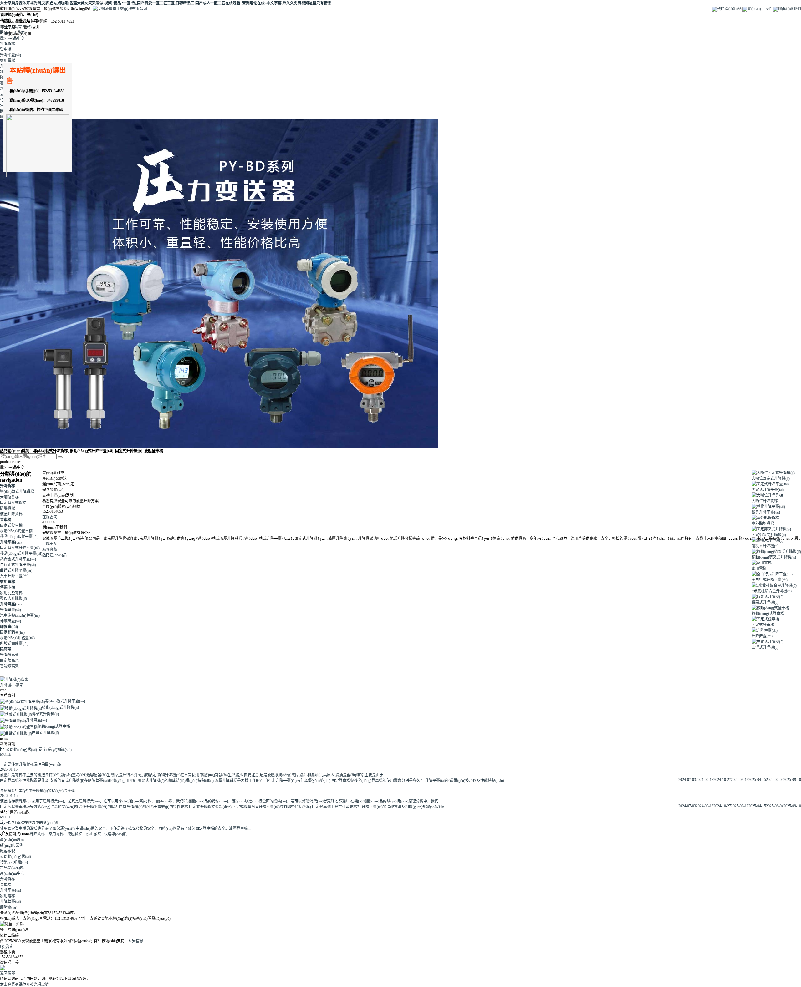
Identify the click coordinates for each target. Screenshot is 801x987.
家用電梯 (7, 60)
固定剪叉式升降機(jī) (769, 535)
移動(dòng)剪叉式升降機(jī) (774, 557)
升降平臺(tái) (10, 55)
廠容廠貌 (49, 549)
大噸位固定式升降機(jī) (771, 478)
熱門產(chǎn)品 (729, 9)
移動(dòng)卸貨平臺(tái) (19, 536)
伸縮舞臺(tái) (10, 621)
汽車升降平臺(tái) (14, 576)
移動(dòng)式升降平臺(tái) (21, 553)
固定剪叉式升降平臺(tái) (20, 548)
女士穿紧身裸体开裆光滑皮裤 (24, 984)
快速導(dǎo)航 (115, 834)
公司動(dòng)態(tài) (15, 856)
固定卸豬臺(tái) (12, 632)
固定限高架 (9, 660)
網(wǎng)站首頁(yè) (16, 27)
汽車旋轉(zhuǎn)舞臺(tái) (20, 615)
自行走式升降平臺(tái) (18, 565)
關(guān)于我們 (759, 9)
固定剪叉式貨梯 (13, 503)
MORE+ (6, 754)
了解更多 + (51, 544)
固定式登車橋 (11, 525)
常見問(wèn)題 (12, 868)
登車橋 (5, 49)
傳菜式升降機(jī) (765, 602)
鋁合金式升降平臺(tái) (18, 559)
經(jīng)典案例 (11, 845)
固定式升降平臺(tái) (768, 490)
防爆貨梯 (7, 508)
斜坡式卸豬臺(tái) (14, 643)
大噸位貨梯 (9, 497)
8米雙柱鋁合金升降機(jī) (772, 591)
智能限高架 (9, 666)
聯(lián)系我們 (789, 9)
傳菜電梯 (7, 587)
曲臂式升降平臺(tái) (16, 570)
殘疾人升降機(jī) (13, 598)
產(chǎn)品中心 (12, 38)
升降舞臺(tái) (11, 604)
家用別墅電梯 (11, 593)
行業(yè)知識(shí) (14, 862)
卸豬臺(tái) (9, 627)
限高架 (5, 649)
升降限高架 (9, 655)
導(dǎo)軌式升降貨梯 (17, 491)
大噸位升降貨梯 (765, 501)
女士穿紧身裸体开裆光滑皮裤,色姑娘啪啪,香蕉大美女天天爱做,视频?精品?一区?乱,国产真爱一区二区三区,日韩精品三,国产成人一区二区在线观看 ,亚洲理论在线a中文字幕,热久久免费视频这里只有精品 (165, 3)
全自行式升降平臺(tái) (770, 580)
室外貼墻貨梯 (763, 523)
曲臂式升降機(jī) (765, 647)
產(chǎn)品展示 (12, 840)
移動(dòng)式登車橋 (16, 531)
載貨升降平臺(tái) (766, 512)
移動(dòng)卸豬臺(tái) (17, 638)
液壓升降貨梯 (11, 514)
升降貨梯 (7, 44)
